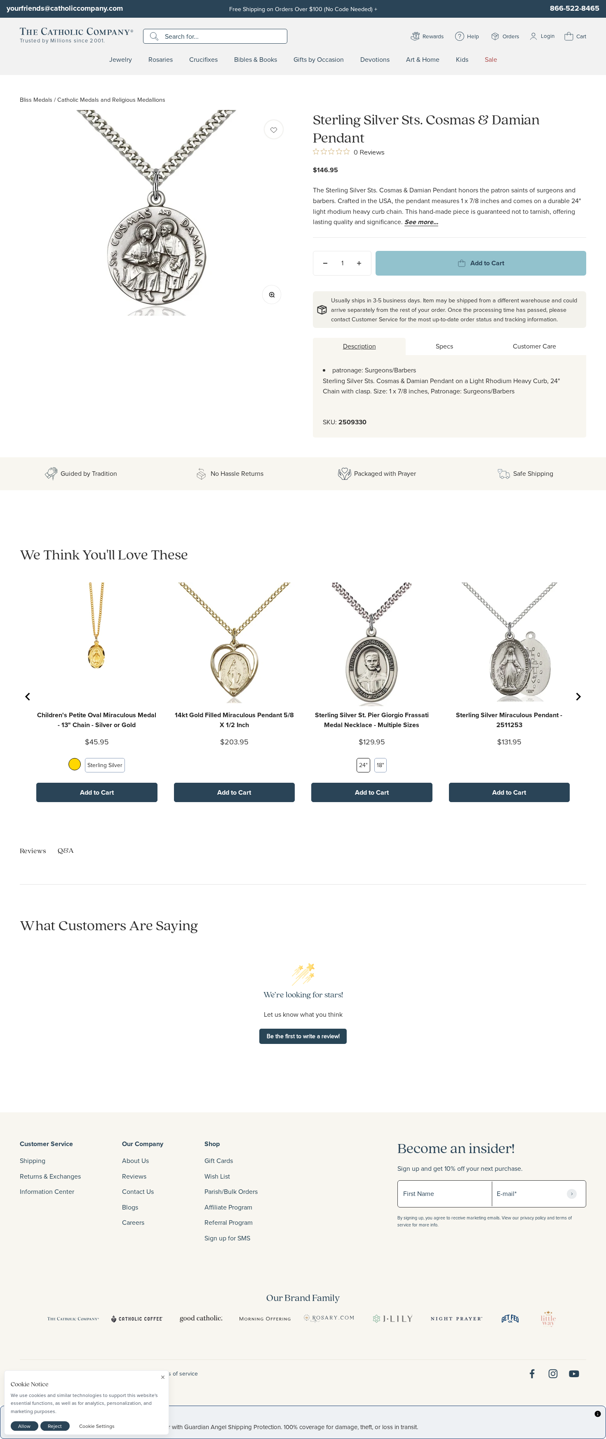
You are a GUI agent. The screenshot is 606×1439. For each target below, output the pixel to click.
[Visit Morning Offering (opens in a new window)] (265, 1318)
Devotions (375, 59)
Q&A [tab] (66, 850)
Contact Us (138, 1191)
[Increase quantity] (359, 263)
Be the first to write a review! (303, 1036)
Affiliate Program (228, 1207)
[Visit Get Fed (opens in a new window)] (510, 1318)
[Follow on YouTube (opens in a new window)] (574, 1373)
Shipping (32, 1160)
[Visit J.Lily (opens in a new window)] (393, 1318)
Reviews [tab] (33, 850)
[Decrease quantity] (325, 263)
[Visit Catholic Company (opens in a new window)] (73, 1318)
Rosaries (160, 59)
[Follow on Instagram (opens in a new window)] (553, 1373)
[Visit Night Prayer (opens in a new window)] (456, 1318)
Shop (212, 1144)
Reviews (134, 1176)
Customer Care (534, 346)
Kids (462, 59)
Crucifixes (203, 59)
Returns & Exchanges (50, 1176)
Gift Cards (218, 1160)
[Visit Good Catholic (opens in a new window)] (201, 1318)
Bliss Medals (36, 99)
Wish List (217, 1176)
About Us (135, 1160)
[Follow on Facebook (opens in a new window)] (532, 1373)
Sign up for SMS (227, 1237)
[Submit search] (155, 36)
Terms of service (177, 1373)
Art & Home (422, 59)
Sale (491, 59)
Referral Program (228, 1222)
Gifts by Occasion (319, 59)
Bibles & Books (255, 59)
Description (359, 346)
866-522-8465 (574, 8)
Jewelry (120, 59)
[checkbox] (273, 129)
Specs (444, 346)
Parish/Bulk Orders (231, 1191)
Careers (133, 1222)
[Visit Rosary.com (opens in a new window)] (329, 1318)
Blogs (130, 1207)
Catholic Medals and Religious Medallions (111, 99)
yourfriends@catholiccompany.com (65, 8)
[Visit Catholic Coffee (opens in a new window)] (137, 1318)
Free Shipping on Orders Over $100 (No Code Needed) (303, 9)
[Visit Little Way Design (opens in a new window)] (548, 1318)
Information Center (47, 1191)
